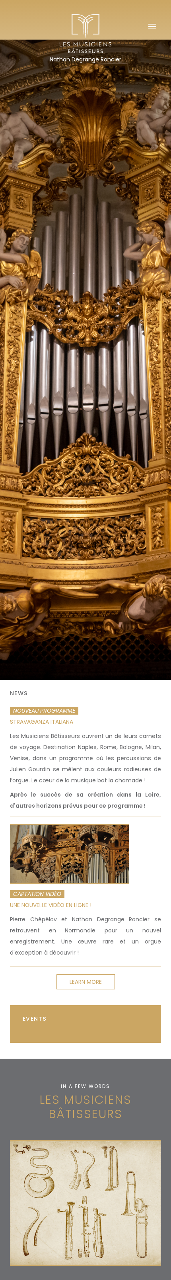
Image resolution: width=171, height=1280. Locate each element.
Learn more (86, 982)
